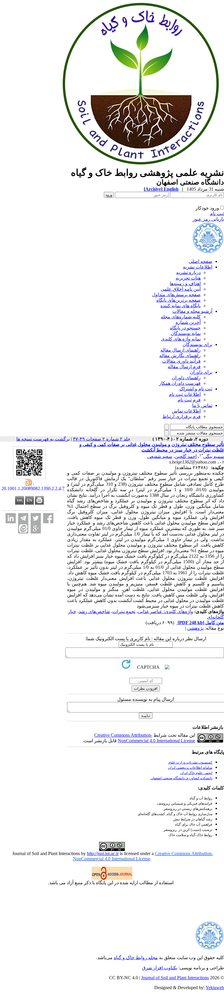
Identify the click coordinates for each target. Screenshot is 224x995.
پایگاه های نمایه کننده (180, 305)
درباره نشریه (188, 272)
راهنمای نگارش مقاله (180, 355)
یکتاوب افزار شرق (159, 967)
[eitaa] (23, 528)
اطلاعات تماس (186, 410)
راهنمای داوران (186, 377)
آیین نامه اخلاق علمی (181, 289)
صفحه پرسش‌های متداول (176, 294)
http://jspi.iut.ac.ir (103, 853)
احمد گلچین (186, 456)
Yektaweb (215, 987)
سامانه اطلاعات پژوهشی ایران (190, 768)
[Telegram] (23, 518)
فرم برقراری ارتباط (181, 416)
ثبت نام (217, 213)
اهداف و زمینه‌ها (185, 283)
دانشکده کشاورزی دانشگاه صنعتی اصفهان (181, 778)
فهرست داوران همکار (180, 383)
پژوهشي (195, 628)
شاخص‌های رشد (94, 611)
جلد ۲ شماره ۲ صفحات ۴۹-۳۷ (101, 438)
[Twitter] (36, 518)
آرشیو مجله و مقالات (192, 311)
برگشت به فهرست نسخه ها (43, 438)
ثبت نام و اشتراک (195, 388)
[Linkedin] (11, 518)
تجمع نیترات (124, 611)
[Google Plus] (36, 528)
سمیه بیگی (213, 456)
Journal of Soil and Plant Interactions (175, 977)
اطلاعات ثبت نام (185, 394)
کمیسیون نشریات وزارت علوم (190, 762)
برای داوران (201, 372)
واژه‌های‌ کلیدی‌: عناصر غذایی (165, 611)
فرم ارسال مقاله (184, 366)
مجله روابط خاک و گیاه (136, 957)
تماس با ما (202, 405)
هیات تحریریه (188, 277)
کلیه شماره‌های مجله (181, 316)
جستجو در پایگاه (185, 327)
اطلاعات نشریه (197, 266)
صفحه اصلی (200, 261)
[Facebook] (48, 518)
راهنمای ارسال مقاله (180, 350)
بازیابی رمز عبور (208, 219)
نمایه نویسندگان (186, 333)
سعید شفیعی (159, 456)
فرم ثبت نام (189, 399)
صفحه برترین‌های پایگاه (178, 300)
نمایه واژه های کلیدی (181, 338)
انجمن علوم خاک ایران (196, 773)
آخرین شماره (188, 322)
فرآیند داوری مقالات (181, 361)
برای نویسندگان (197, 344)
